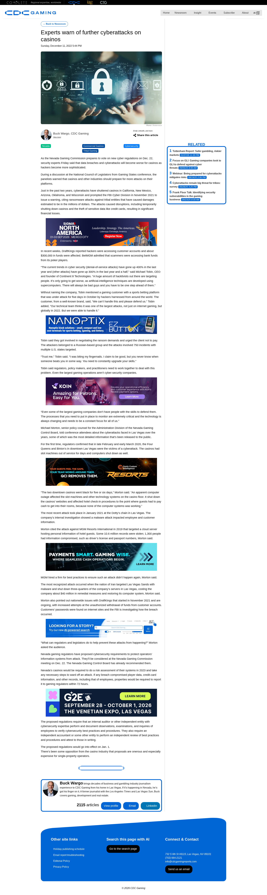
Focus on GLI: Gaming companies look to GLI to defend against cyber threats (195, 164)
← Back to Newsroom (54, 24)
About (245, 12)
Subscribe (229, 12)
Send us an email (179, 869)
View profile (111, 805)
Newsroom (180, 12)
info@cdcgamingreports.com (181, 861)
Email (132, 805)
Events (212, 12)
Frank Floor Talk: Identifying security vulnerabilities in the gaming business (192, 196)
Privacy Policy (61, 866)
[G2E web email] (101, 702)
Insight (197, 12)
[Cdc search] (101, 628)
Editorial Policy (61, 861)
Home (166, 12)
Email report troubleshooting (68, 855)
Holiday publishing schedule (69, 849)
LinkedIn (151, 805)
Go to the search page (123, 848)
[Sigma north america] (101, 231)
